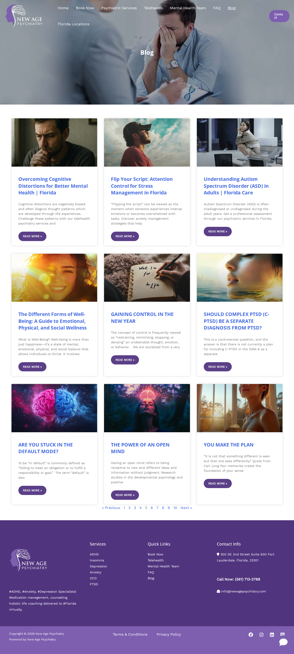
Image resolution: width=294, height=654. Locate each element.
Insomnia (97, 560)
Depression (98, 566)
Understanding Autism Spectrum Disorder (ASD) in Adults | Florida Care (236, 186)
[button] (279, 16)
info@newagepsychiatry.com (243, 591)
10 (175, 508)
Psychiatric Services (119, 8)
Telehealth (153, 8)
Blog (232, 8)
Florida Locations (73, 24)
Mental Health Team (188, 8)
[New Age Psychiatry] (24, 16)
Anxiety (95, 572)
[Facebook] (251, 634)
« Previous (111, 508)
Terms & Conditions (130, 634)
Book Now (85, 8)
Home (63, 8)
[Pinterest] (282, 634)
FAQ (216, 8)
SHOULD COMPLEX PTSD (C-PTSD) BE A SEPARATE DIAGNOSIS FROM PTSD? (236, 321)
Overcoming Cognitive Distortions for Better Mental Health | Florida (53, 186)
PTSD (94, 584)
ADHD (94, 554)
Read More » (32, 236)
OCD (93, 578)
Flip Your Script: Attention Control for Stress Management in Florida (142, 186)
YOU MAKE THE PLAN (229, 444)
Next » (186, 508)
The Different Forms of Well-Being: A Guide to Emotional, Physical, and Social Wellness (52, 321)
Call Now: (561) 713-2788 (238, 579)
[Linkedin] (272, 634)
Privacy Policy (169, 634)
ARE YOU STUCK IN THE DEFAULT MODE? (45, 448)
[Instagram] (261, 634)
